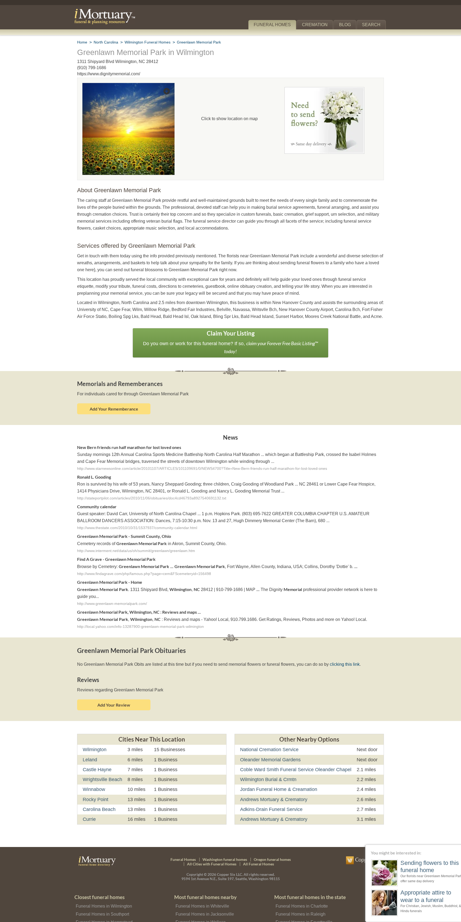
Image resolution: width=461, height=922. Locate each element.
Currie (89, 810)
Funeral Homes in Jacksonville (203, 904)
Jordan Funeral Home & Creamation (277, 780)
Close (457, 848)
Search (372, 24)
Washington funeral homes (224, 850)
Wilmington (95, 740)
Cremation (317, 24)
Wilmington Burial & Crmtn (268, 770)
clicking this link (337, 654)
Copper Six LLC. (230, 865)
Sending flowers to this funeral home (419, 866)
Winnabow (94, 780)
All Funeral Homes (258, 854)
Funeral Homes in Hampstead (103, 912)
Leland (90, 750)
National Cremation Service (269, 740)
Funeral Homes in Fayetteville (303, 912)
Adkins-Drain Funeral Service (270, 800)
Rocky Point (95, 790)
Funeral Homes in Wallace (199, 912)
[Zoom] (128, 86)
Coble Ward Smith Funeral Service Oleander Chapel (293, 760)
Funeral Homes (276, 24)
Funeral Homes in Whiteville (202, 896)
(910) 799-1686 (91, 67)
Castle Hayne (96, 760)
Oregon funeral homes (272, 850)
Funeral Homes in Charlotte (301, 896)
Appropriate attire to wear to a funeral (416, 896)
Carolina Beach (98, 800)
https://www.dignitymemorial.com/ (109, 73)
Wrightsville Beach (102, 770)
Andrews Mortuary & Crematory (274, 790)
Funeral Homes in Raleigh (299, 904)
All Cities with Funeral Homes (211, 854)
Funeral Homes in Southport (102, 904)
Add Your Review (113, 695)
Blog (347, 24)
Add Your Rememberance (114, 400)
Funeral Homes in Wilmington (103, 896)
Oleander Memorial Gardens (269, 750)
